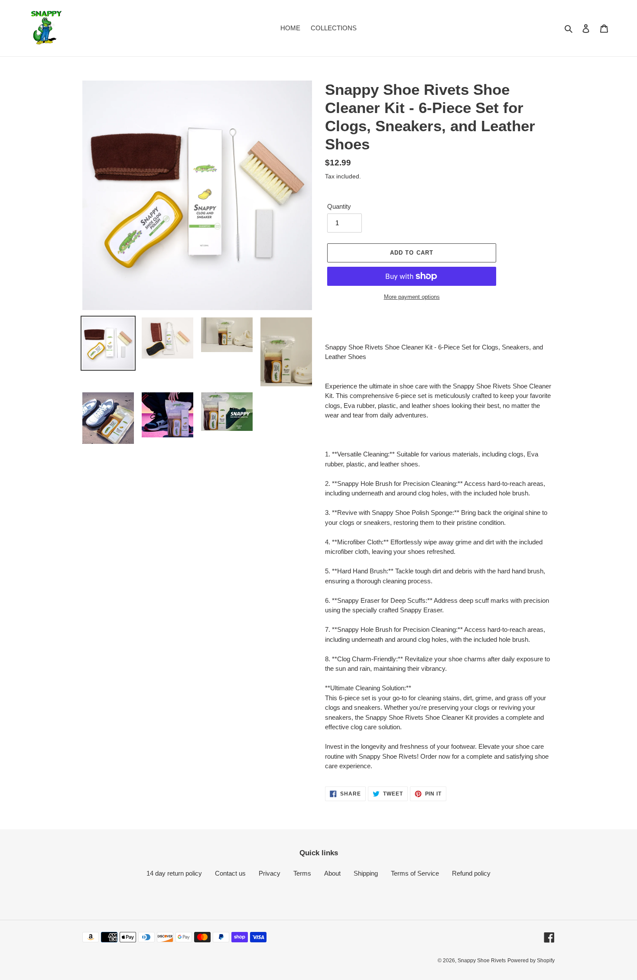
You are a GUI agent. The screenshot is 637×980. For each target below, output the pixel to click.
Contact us (230, 873)
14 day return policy (174, 873)
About (332, 873)
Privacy (269, 873)
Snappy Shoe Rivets (482, 960)
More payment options (412, 297)
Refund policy (471, 873)
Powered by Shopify (531, 960)
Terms (302, 873)
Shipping (366, 873)
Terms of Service (415, 873)
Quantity (339, 206)
